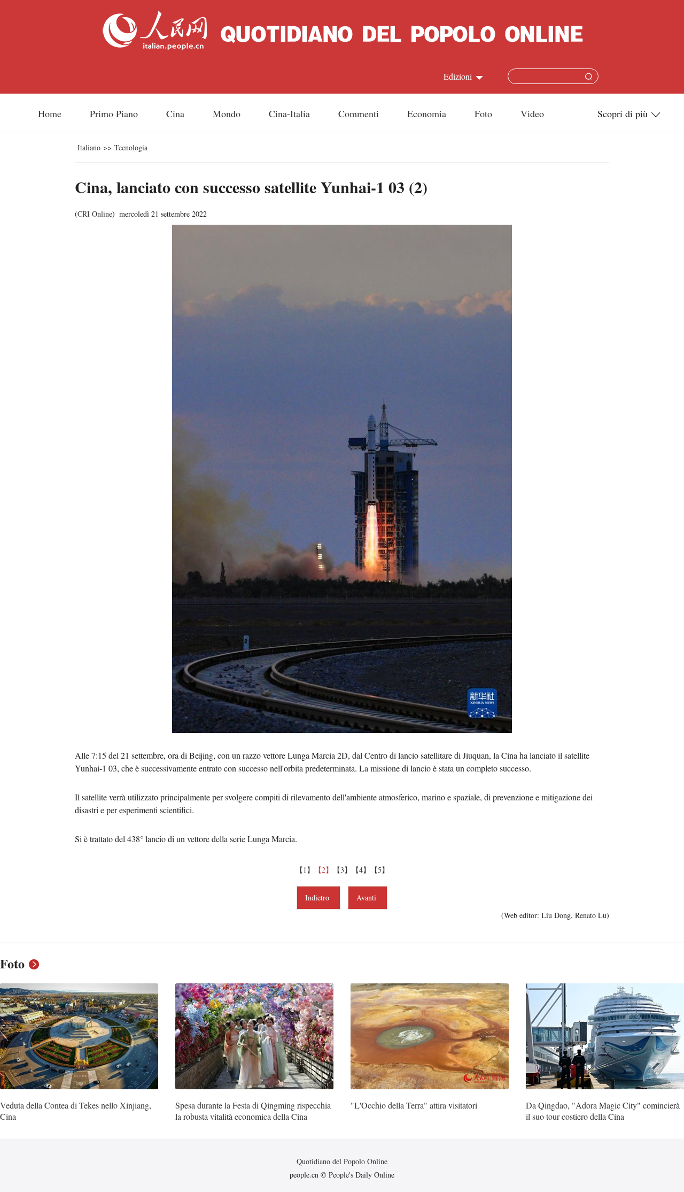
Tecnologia (130, 147)
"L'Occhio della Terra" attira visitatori (414, 1105)
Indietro (318, 897)
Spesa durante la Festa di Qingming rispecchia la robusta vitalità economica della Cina (253, 1110)
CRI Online (94, 214)
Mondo (226, 113)
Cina (175, 113)
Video (532, 113)
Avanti (367, 897)
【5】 (379, 870)
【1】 (305, 870)
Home (49, 113)
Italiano (88, 147)
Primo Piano (114, 113)
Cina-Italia (289, 113)
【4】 (361, 870)
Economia (426, 113)
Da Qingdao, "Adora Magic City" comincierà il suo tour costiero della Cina (603, 1110)
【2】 (323, 870)
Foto (483, 113)
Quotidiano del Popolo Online (342, 1161)
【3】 (342, 870)
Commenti (358, 113)
